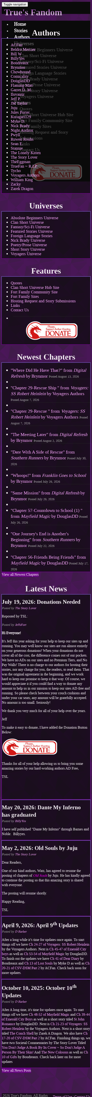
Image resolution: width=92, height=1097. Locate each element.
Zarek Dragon (22, 188)
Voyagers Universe (26, 254)
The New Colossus (54, 1052)
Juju (14, 108)
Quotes (16, 283)
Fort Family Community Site (34, 292)
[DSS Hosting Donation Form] (51, 330)
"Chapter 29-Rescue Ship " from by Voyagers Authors (49, 393)
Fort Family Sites (25, 296)
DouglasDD (20, 81)
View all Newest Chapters (20, 574)
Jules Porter (20, 112)
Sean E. (17, 143)
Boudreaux (19, 63)
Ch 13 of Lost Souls (38, 963)
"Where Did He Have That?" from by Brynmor (48, 373)
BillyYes (18, 58)
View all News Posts (16, 1070)
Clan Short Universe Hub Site (35, 287)
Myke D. (18, 121)
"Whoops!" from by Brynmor (48, 478)
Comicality (20, 76)
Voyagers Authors (25, 175)
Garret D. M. (21, 90)
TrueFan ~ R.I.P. (24, 166)
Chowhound (20, 72)
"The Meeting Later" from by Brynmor (49, 437)
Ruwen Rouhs (22, 139)
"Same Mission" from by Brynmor (48, 496)
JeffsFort (20, 625)
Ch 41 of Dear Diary (64, 958)
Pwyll (15, 134)
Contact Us (20, 310)
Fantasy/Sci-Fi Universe (30, 227)
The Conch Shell (21, 1033)
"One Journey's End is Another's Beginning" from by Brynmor (45, 539)
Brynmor (18, 67)
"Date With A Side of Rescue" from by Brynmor (48, 457)
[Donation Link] (30, 755)
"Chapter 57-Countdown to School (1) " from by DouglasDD (49, 516)
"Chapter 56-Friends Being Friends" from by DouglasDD (49, 562)
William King (22, 179)
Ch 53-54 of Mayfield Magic (44, 953)
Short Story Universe (28, 249)
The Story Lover (24, 157)
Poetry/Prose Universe (29, 245)
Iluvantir (18, 94)
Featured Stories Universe (32, 231)
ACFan (16, 45)
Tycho (16, 170)
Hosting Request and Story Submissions (43, 301)
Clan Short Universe (27, 222)
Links (15, 305)
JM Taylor (19, 103)
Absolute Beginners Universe (34, 218)
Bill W (16, 54)
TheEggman (20, 161)
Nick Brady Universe (28, 240)
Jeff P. (16, 99)
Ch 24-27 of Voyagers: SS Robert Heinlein (59, 944)
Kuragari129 (21, 116)
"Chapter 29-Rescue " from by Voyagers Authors (49, 416)
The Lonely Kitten (26, 152)
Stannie (17, 148)
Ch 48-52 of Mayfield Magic (49, 1014)
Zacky (16, 184)
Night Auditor (22, 130)
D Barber (21, 931)
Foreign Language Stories (31, 236)
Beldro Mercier (23, 49)
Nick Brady (20, 125)
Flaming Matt (22, 85)
